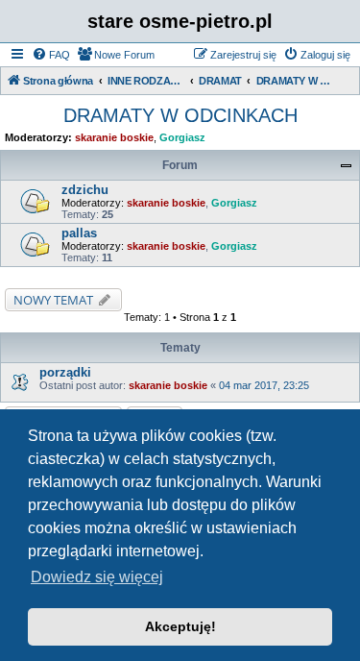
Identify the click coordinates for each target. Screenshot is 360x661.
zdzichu (84, 190)
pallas (79, 233)
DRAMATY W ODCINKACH (180, 115)
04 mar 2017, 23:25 (264, 385)
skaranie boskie (114, 137)
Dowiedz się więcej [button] (97, 577)
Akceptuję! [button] (180, 626)
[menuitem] (51, 54)
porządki (65, 372)
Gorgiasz (182, 137)
